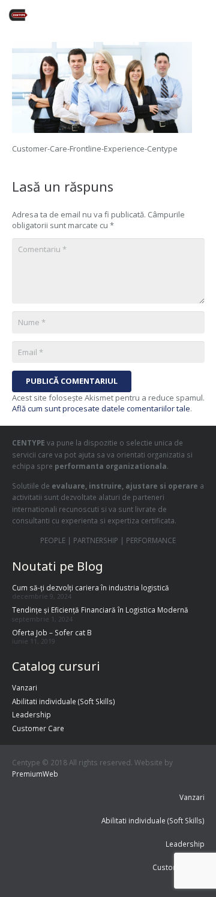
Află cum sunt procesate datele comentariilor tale (101, 408)
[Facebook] (103, 15)
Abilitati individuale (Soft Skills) (63, 701)
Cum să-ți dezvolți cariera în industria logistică (90, 587)
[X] (125, 15)
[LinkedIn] (168, 15)
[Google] (146, 15)
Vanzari (24, 687)
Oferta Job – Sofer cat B (52, 632)
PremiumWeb (35, 773)
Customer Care (38, 728)
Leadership (31, 714)
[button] (202, 15)
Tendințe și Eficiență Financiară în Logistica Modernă (100, 609)
